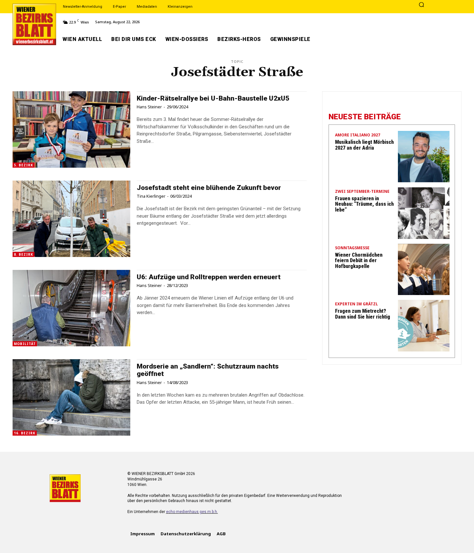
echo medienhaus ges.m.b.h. (192, 511)
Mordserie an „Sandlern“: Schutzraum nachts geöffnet (208, 370)
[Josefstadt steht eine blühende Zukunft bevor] (71, 219)
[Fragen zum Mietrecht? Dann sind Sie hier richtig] (423, 325)
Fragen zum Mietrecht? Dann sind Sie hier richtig (362, 314)
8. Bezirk (23, 254)
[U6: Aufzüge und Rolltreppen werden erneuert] (71, 308)
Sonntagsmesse (352, 248)
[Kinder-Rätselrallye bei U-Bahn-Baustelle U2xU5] (71, 129)
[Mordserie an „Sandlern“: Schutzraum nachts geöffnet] (71, 397)
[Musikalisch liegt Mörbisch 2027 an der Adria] (423, 157)
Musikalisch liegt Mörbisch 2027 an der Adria (364, 145)
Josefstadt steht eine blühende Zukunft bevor (209, 188)
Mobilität (25, 343)
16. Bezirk (24, 433)
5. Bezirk (23, 165)
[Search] (421, 5)
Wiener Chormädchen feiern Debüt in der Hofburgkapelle (358, 260)
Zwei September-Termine (362, 192)
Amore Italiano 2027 (357, 135)
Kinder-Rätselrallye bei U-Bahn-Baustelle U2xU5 (213, 98)
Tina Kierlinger (151, 196)
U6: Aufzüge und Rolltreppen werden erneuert (209, 277)
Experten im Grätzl (356, 304)
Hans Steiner (149, 107)
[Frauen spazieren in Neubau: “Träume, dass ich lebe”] (423, 213)
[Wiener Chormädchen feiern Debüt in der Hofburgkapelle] (423, 269)
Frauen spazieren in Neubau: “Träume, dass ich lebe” (364, 204)
